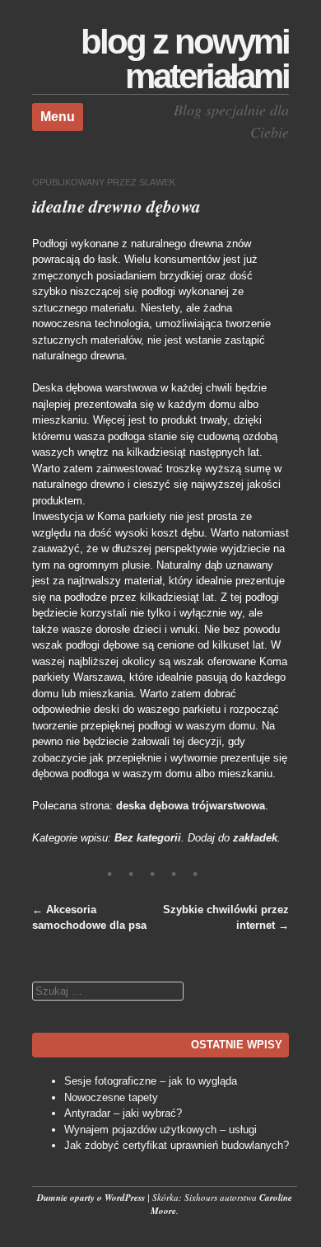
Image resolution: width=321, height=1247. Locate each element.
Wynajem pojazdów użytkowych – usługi (160, 1129)
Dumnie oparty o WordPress (91, 1197)
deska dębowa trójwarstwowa (190, 805)
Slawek (157, 182)
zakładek (255, 838)
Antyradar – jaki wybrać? (123, 1113)
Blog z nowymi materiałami (185, 59)
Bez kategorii (147, 838)
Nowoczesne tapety (111, 1097)
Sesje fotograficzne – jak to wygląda (150, 1081)
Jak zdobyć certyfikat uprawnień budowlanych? (176, 1145)
